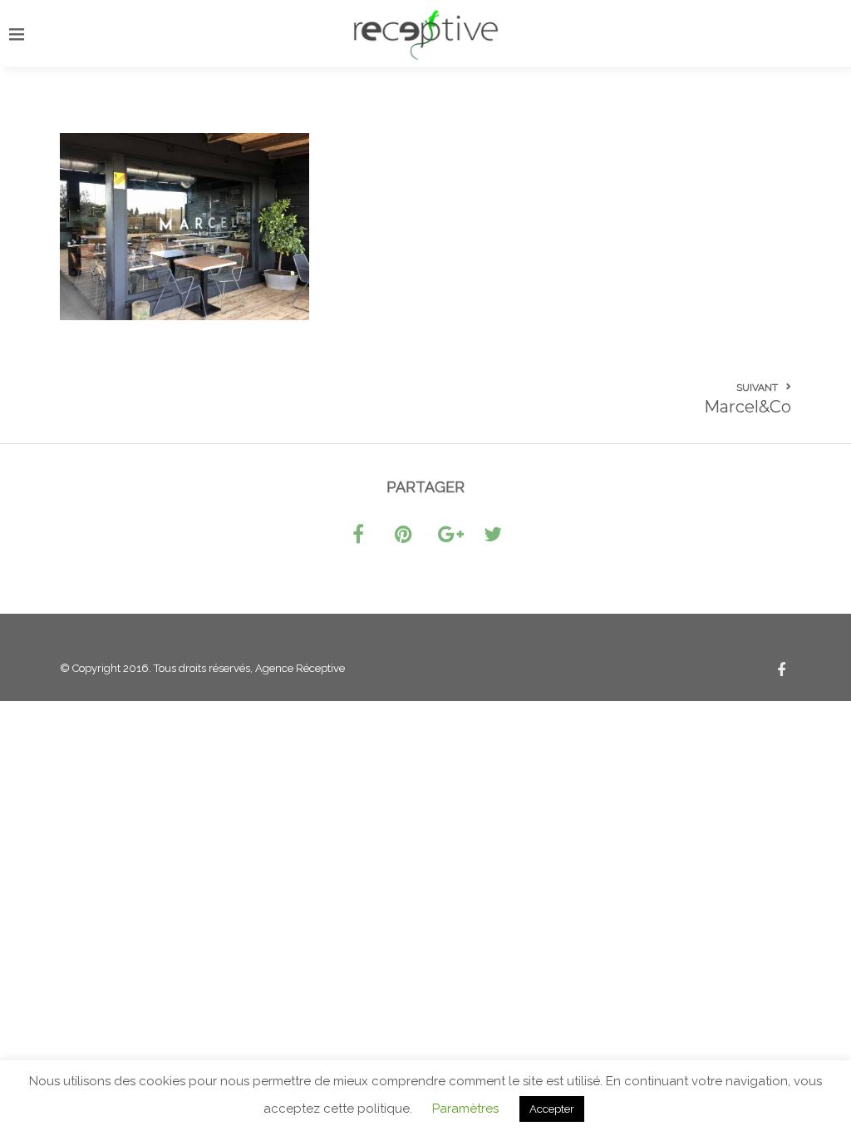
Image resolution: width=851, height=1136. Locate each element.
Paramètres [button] (465, 1108)
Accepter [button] (551, 1109)
